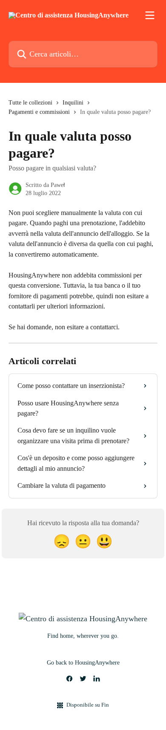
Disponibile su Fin (87, 705)
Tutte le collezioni (30, 102)
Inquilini (73, 102)
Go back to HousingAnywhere (83, 662)
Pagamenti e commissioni (39, 112)
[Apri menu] (149, 15)
